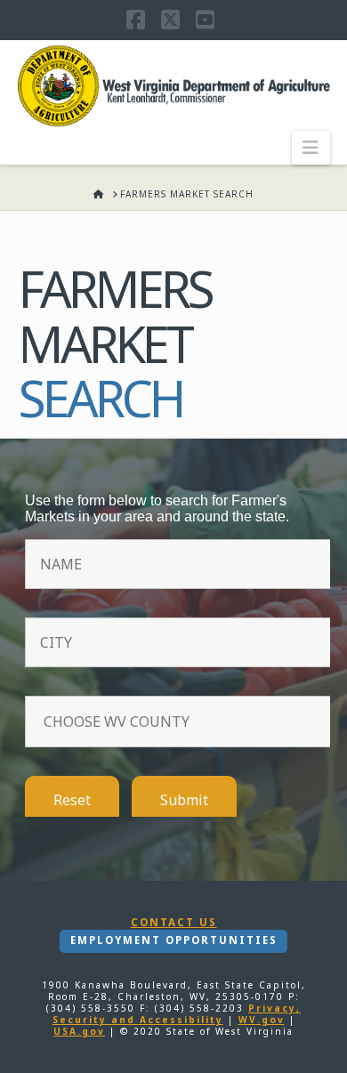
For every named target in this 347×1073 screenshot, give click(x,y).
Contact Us (174, 922)
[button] (311, 148)
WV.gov (261, 1019)
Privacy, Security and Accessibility (177, 1014)
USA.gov (79, 1031)
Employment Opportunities (174, 940)
